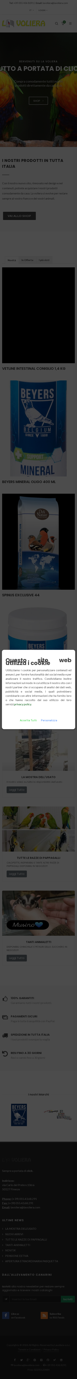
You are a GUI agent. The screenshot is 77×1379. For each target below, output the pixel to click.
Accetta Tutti (28, 720)
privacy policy (22, 704)
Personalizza (49, 720)
